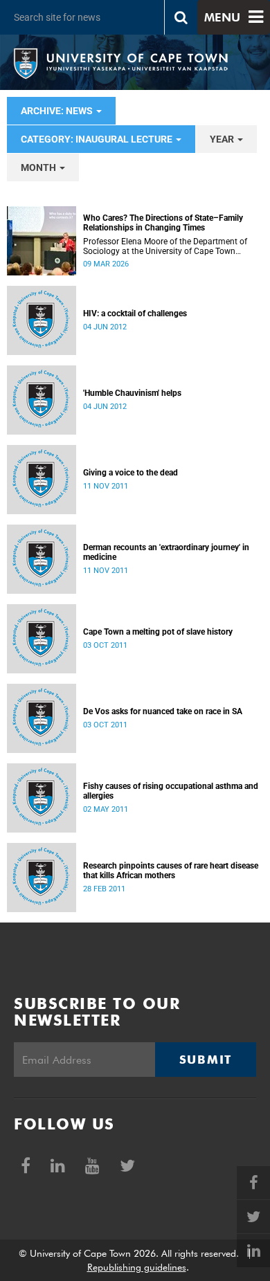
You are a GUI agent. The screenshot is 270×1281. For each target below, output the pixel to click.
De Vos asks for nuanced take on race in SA (162, 711)
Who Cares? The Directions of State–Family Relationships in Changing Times (163, 223)
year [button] (223, 139)
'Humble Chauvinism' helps (132, 393)
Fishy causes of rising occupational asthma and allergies (170, 791)
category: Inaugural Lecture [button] (97, 139)
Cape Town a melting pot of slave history (158, 632)
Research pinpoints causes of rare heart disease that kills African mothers (170, 870)
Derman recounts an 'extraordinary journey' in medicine (166, 552)
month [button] (39, 167)
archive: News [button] (58, 110)
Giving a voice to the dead (130, 473)
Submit (205, 1059)
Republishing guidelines (136, 1267)
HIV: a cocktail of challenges (135, 313)
